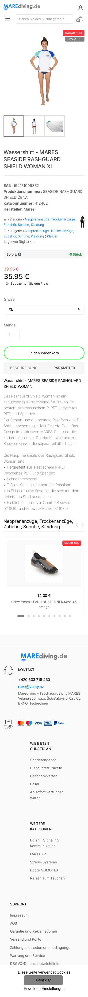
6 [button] (49, 616)
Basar (34, 784)
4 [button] (39, 616)
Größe (9, 299)
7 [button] (54, 616)
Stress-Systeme (43, 862)
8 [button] (60, 616)
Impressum (19, 915)
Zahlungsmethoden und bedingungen (41, 947)
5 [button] (44, 616)
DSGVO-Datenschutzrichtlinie (34, 963)
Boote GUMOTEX (44, 870)
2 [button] (29, 616)
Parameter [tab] (64, 368)
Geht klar (43, 980)
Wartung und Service (27, 955)
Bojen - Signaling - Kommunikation (45, 843)
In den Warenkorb (44, 353)
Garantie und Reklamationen (33, 931)
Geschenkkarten (43, 776)
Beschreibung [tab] (24, 368)
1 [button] (20, 616)
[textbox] (44, 19)
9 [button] (65, 616)
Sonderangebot (43, 760)
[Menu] (7, 18)
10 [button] (70, 616)
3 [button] (34, 616)
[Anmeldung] (80, 7)
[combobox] (44, 19)
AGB (13, 923)
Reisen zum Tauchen (47, 878)
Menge (9, 325)
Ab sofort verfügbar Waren (46, 795)
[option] (44, 71)
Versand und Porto (25, 939)
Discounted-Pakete (46, 768)
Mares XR (38, 854)
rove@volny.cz (31, 686)
